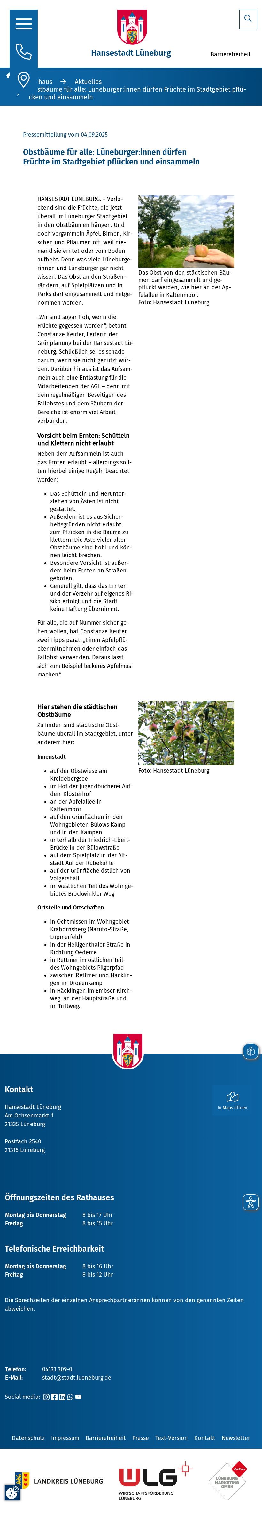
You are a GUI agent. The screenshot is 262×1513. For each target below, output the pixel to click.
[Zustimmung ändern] (12, 1492)
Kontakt (204, 1438)
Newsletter (236, 1438)
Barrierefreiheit (106, 1438)
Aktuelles (88, 81)
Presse (140, 1438)
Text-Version (171, 1438)
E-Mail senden (51, 1058)
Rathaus (40, 81)
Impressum (65, 1438)
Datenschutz (28, 1438)
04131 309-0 (57, 1369)
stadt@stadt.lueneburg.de (76, 1377)
